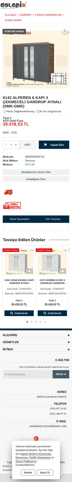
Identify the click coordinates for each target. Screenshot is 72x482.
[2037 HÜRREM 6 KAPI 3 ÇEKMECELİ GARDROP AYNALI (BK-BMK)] (52, 262)
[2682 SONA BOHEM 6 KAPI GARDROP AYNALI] (19, 262)
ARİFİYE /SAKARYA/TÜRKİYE (51, 396)
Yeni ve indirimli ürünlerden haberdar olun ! (44, 367)
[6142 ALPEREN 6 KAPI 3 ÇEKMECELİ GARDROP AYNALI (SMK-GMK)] (36, 59)
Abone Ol (61, 374)
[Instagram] (36, 438)
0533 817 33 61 (58, 408)
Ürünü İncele (21, 313)
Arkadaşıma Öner (36, 179)
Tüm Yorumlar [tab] (52, 219)
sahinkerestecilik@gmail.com (47, 426)
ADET (28, 144)
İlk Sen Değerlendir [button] (50, 111)
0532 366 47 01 (58, 413)
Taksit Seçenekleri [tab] (19, 219)
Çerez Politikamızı (26, 461)
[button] (27, 322)
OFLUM (30, 164)
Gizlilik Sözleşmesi (40, 457)
